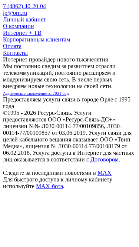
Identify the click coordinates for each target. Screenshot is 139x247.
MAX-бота (49, 186)
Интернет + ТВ (22, 33)
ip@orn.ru (15, 13)
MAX (104, 173)
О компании (18, 26)
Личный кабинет (24, 19)
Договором (104, 159)
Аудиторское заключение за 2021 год (36, 93)
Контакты (15, 53)
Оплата (12, 46)
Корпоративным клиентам (36, 39)
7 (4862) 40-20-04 (24, 6)
